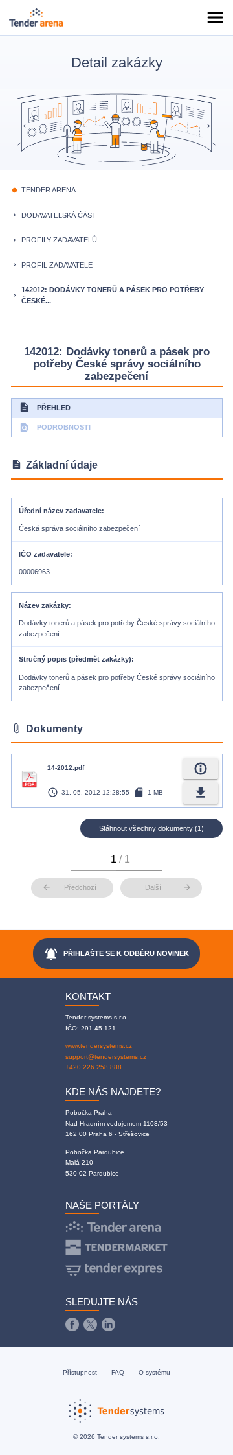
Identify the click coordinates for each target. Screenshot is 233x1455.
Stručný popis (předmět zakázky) (75, 659)
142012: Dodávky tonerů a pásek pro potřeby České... (112, 295)
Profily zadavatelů (59, 240)
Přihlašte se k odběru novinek (117, 954)
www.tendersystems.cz (98, 1045)
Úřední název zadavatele (60, 511)
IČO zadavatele (44, 554)
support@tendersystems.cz (105, 1056)
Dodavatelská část (58, 215)
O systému (154, 1372)
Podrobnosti (55, 427)
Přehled (45, 407)
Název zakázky (44, 605)
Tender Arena (48, 190)
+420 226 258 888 (93, 1067)
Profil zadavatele (57, 265)
